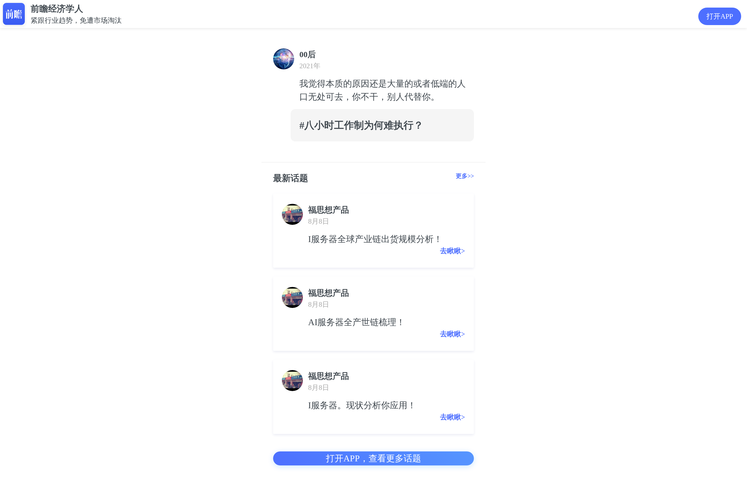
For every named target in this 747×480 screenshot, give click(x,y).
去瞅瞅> (452, 250)
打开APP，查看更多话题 (373, 458)
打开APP (719, 16)
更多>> (465, 176)
